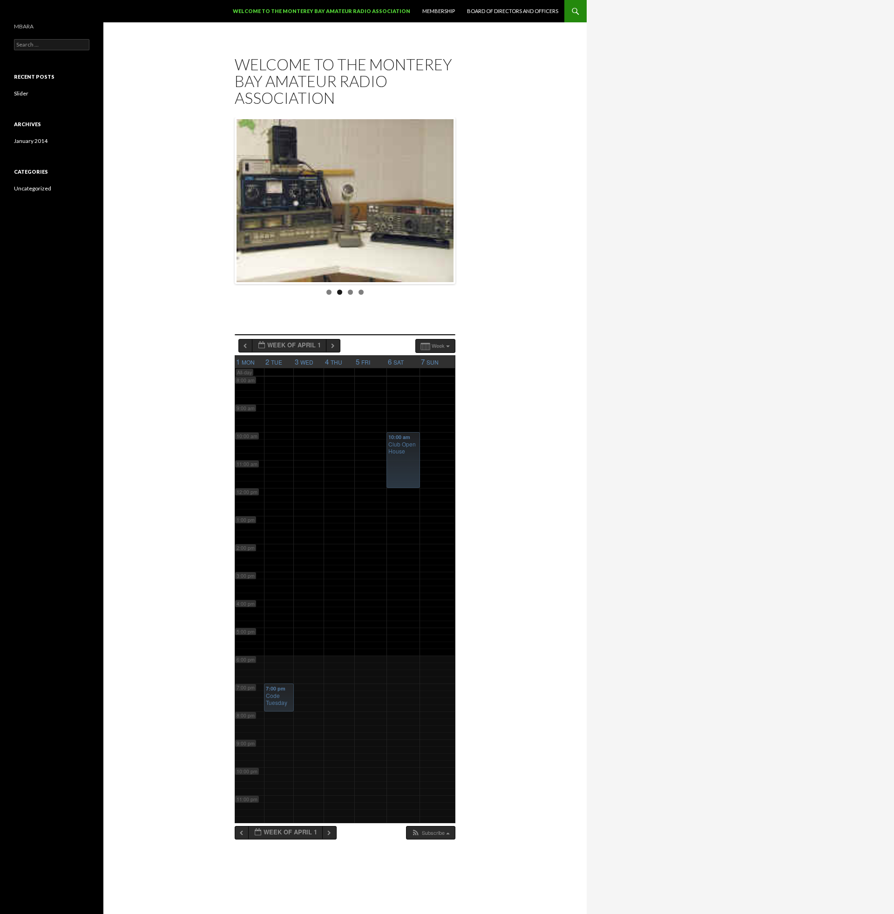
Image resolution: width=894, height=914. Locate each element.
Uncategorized (32, 188)
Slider (21, 93)
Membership (438, 11)
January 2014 (30, 140)
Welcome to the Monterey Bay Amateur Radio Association (321, 11)
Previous (227, 198)
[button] (430, 832)
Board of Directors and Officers (512, 11)
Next (463, 198)
